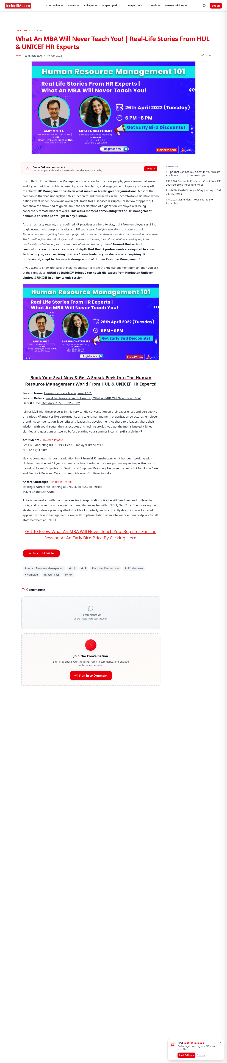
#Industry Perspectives (105, 568)
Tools (154, 5)
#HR (83, 568)
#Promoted (31, 574)
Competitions (134, 5)
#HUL (72, 568)
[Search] (204, 5)
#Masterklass (51, 574)
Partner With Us (174, 5)
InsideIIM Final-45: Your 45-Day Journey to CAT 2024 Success (193, 192)
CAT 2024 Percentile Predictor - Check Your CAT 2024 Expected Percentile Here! (194, 182)
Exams (72, 5)
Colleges (89, 5)
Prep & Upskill (110, 5)
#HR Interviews (134, 568)
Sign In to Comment (93, 675)
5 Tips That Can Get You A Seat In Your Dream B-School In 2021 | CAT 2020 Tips (193, 173)
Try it (149, 168)
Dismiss (201, 1055)
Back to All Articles (43, 553)
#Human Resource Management (44, 568)
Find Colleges (186, 1055)
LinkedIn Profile (52, 440)
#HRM (68, 574)
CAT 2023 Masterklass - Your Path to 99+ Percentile (189, 201)
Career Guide (52, 5)
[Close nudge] (220, 1042)
